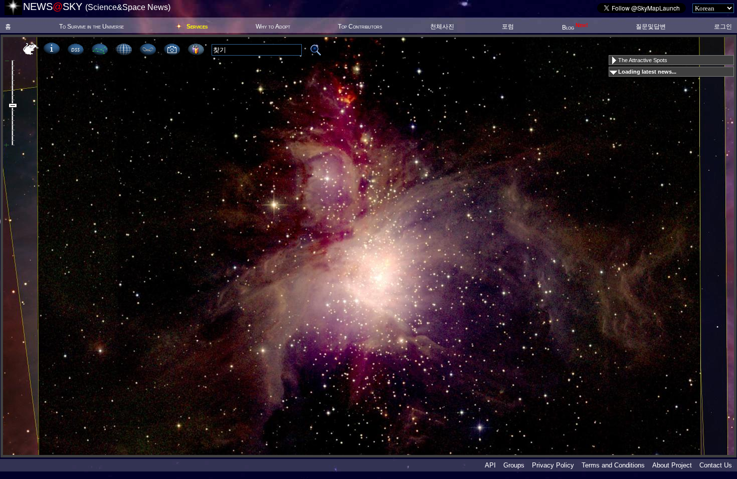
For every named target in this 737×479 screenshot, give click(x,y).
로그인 (723, 26)
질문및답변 (651, 26)
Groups (513, 465)
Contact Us (715, 465)
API (490, 465)
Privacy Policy (553, 465)
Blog (575, 27)
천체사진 (442, 26)
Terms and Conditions (613, 465)
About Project (672, 465)
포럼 (508, 26)
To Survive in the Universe (91, 26)
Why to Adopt (273, 26)
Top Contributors (360, 26)
